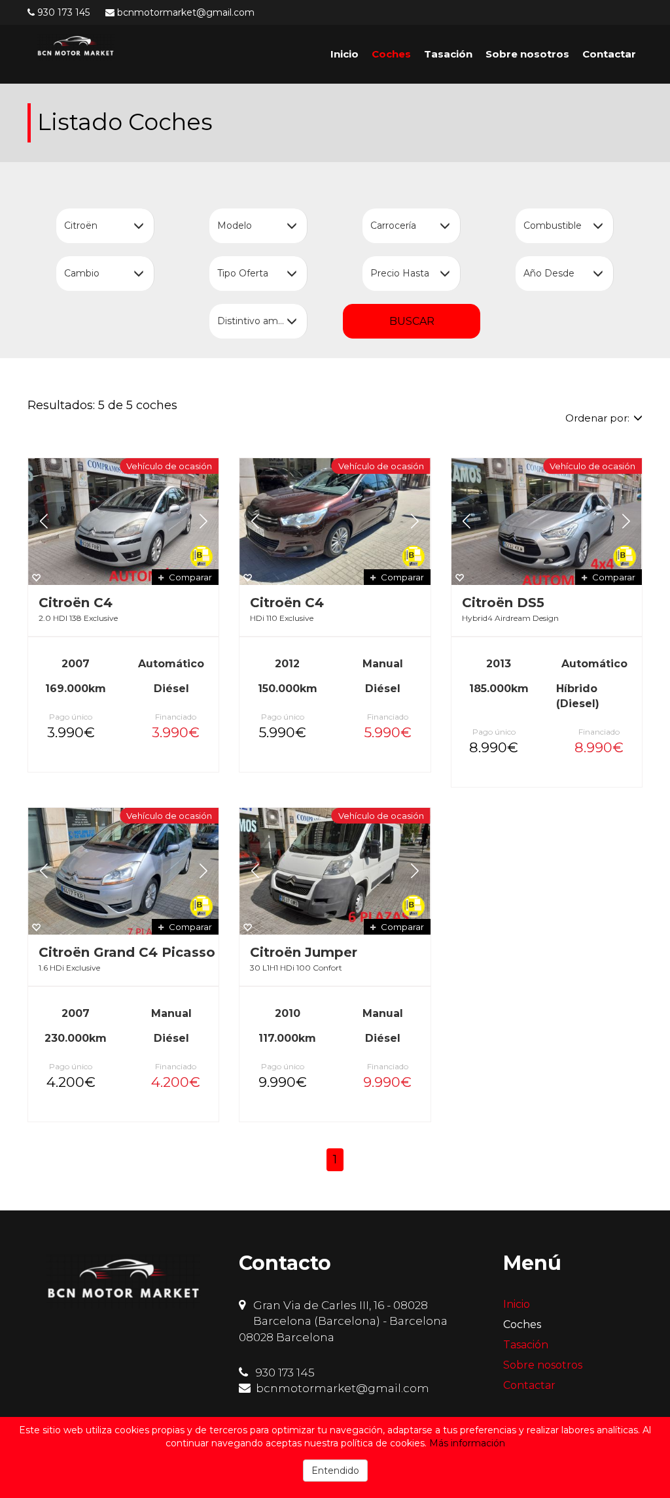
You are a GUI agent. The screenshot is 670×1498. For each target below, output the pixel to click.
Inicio (344, 54)
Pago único (70, 717)
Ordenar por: (597, 418)
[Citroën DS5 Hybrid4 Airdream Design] (546, 521)
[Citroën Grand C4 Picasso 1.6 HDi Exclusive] (123, 871)
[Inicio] (75, 47)
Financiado (175, 717)
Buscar (411, 321)
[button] (43, 521)
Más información (467, 1443)
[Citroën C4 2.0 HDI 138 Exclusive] (123, 521)
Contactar (609, 54)
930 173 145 (63, 12)
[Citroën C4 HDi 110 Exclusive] (334, 521)
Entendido (335, 1470)
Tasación (448, 54)
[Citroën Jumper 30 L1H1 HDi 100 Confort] (334, 871)
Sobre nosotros (527, 54)
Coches (391, 54)
